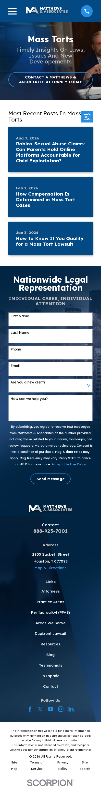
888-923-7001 (50, 531)
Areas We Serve (51, 623)
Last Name (20, 333)
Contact (50, 686)
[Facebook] (30, 709)
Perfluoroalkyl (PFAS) (50, 612)
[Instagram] (60, 709)
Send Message (51, 478)
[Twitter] (40, 709)
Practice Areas (50, 601)
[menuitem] (14, 765)
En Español (50, 675)
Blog (50, 654)
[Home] (46, 11)
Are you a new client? (28, 382)
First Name (20, 316)
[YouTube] (50, 709)
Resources (50, 644)
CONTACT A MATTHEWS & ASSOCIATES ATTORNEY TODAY (50, 79)
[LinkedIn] (71, 709)
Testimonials (50, 665)
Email (15, 366)
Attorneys (50, 591)
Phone (16, 349)
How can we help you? (29, 399)
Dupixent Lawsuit (50, 633)
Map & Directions (50, 567)
